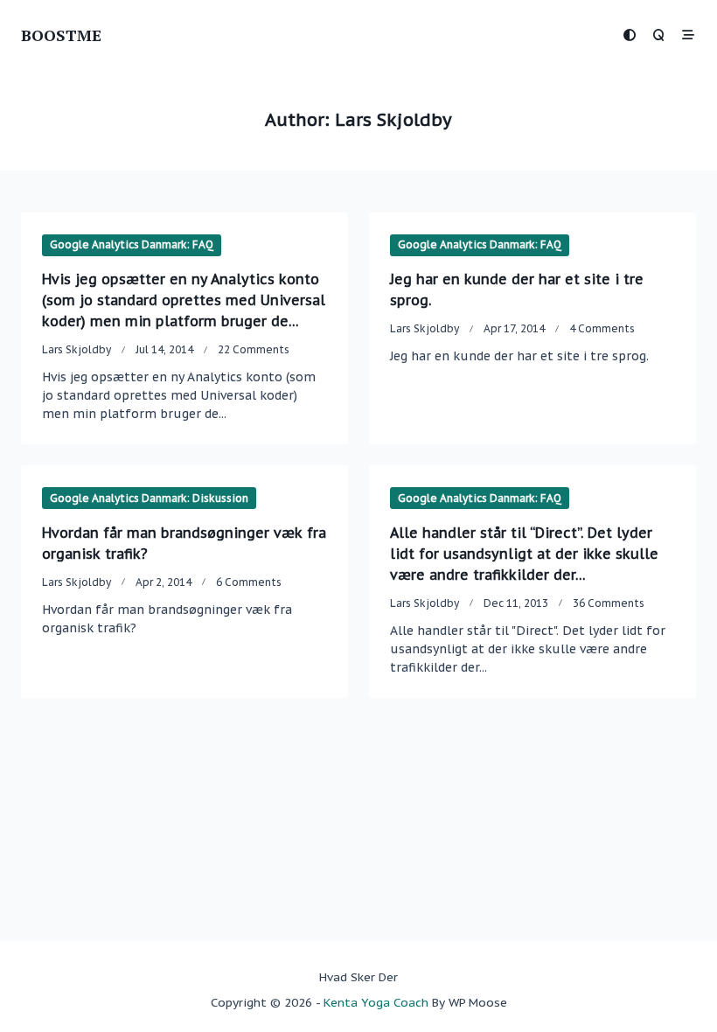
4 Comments (602, 328)
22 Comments (253, 349)
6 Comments (249, 582)
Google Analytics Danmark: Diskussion (149, 498)
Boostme (61, 34)
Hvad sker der (358, 977)
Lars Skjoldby (76, 349)
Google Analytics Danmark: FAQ (131, 244)
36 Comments (608, 603)
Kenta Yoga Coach (376, 1002)
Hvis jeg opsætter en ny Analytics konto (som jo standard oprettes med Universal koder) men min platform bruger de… (183, 300)
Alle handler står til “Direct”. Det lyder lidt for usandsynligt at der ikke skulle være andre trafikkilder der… (524, 553)
